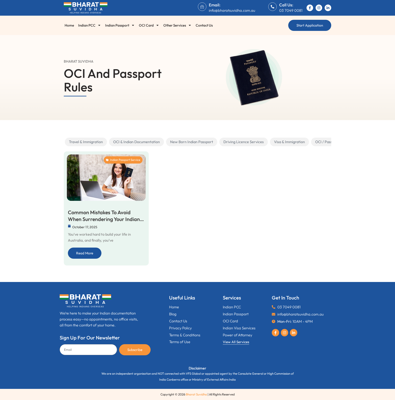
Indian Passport (117, 25)
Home (69, 25)
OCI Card (146, 25)
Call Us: (286, 4)
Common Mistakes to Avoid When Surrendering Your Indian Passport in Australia (104, 215)
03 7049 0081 (290, 10)
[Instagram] (319, 8)
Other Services (174, 25)
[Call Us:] (272, 6)
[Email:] (202, 6)
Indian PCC (86, 25)
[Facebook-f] (310, 8)
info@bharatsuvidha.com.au (232, 10)
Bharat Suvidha (196, 394)
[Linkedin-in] (328, 8)
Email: (214, 4)
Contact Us (204, 25)
